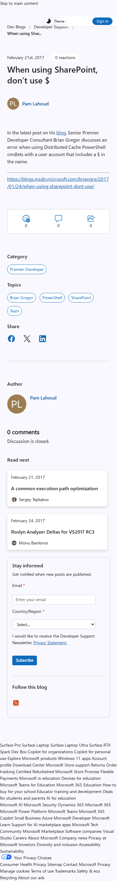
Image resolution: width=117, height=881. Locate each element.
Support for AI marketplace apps (41, 824)
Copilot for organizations (50, 751)
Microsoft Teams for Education (27, 785)
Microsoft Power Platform (23, 811)
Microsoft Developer (72, 818)
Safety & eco (88, 871)
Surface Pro (10, 745)
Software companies (83, 831)
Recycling (8, 877)
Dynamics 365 (71, 804)
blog (61, 132)
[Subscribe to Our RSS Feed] (16, 705)
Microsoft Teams (63, 811)
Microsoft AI (11, 804)
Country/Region (28, 611)
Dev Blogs (16, 27)
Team (14, 311)
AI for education (61, 798)
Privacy (104, 864)
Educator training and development (69, 791)
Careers (20, 838)
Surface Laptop (35, 745)
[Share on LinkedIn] (42, 339)
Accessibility (89, 844)
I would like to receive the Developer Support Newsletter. (53, 639)
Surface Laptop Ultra (69, 745)
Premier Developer (27, 269)
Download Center (29, 765)
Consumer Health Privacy (23, 864)
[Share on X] (27, 339)
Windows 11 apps (74, 758)
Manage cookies (15, 871)
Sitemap (54, 864)
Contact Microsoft (79, 864)
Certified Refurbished (35, 771)
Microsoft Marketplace (43, 831)
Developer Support (51, 27)
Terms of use (42, 871)
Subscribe (24, 660)
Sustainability (12, 851)
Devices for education (81, 778)
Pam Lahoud (35, 103)
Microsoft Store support (68, 765)
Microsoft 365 (98, 804)
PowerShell (52, 297)
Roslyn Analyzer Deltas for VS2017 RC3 (52, 531)
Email (18, 585)
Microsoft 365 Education (78, 785)
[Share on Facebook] (11, 339)
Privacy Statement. (50, 642)
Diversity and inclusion (57, 844)
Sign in (102, 21)
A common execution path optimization (54, 488)
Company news (73, 838)
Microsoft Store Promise (77, 771)
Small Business (27, 818)
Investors (27, 844)
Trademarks (65, 871)
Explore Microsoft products (32, 758)
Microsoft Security (40, 804)
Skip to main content (19, 3)
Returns (98, 765)
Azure (47, 818)
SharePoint (81, 297)
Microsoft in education (39, 778)
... (40, 33)
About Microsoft (43, 838)
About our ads (31, 877)
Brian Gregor (21, 297)
